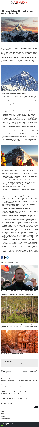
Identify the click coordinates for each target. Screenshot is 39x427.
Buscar (35, 406)
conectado (11, 363)
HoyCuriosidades (12, 380)
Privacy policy (3, 424)
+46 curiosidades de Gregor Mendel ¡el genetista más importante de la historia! (14, 398)
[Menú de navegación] (27, 2)
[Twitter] (5, 257)
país (36, 214)
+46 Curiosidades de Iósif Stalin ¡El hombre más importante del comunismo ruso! (14, 396)
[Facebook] (2, 257)
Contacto (7, 424)
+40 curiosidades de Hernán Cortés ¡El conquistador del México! (11, 395)
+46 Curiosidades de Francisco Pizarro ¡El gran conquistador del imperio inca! (14, 391)
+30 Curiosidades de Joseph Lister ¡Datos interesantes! (10, 393)
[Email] (7, 257)
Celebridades (3, 413)
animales (18, 184)
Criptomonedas (3, 416)
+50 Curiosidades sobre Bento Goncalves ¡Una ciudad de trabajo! (17, 324)
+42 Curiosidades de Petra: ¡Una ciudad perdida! (12, 353)
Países (2, 421)
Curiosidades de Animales (5, 418)
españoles (11, 204)
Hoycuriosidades (10, 423)
